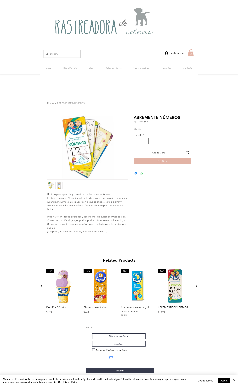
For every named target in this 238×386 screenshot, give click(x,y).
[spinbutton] (141, 141)
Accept (224, 380)
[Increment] (146, 141)
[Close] (234, 380)
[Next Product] (196, 286)
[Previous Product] (42, 286)
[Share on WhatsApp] (142, 173)
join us (89, 327)
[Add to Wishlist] (187, 152)
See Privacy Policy (67, 382)
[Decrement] (136, 141)
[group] (119, 293)
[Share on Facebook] (136, 173)
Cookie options (205, 380)
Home (50, 103)
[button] (191, 52)
